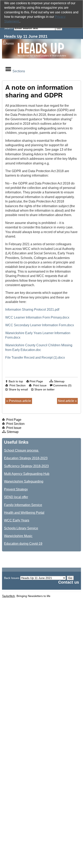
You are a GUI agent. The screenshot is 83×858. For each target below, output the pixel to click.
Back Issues (11, 578)
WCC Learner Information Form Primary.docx (37, 317)
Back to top (16, 381)
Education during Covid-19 (23, 543)
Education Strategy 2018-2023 (26, 458)
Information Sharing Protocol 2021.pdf (32, 309)
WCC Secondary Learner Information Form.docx (39, 325)
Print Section (17, 385)
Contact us (68, 582)
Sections (18, 71)
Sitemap (59, 381)
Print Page (36, 381)
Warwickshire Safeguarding (23, 481)
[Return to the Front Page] (41, 49)
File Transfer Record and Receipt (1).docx (35, 357)
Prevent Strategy (16, 489)
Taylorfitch (8, 596)
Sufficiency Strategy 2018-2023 (26, 466)
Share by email (18, 389)
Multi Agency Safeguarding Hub (26, 473)
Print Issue (40, 385)
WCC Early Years (16, 520)
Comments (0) (62, 385)
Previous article (20, 401)
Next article (66, 401)
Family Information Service (23, 505)
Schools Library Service (21, 528)
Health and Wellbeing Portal (24, 512)
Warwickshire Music (18, 536)
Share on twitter (44, 389)
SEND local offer (16, 497)
